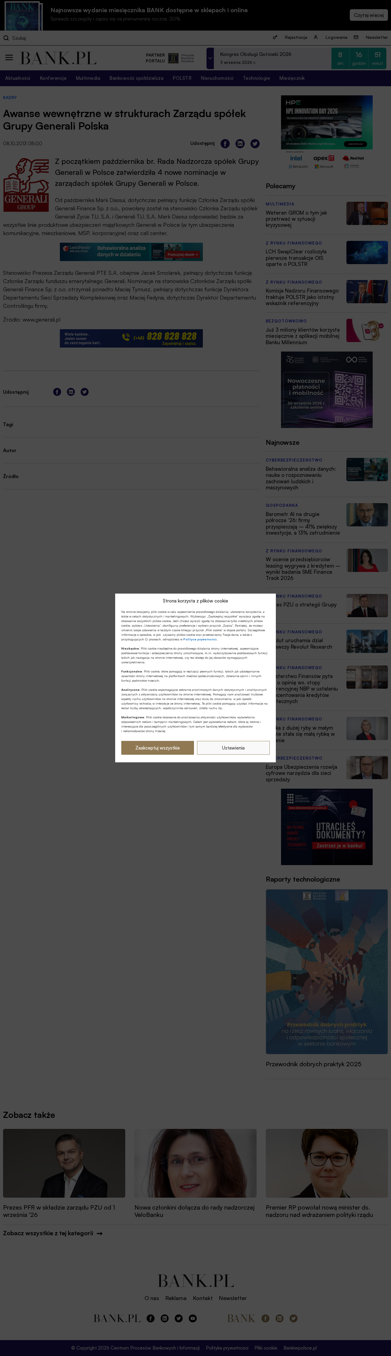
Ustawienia (233, 748)
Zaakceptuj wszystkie (157, 748)
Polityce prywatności (200, 639)
